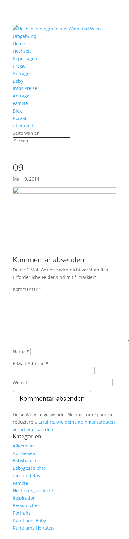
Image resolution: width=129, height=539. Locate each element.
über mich (23, 125)
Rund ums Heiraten (33, 528)
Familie (20, 103)
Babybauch (24, 460)
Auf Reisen (24, 453)
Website (21, 382)
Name (21, 351)
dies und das (26, 476)
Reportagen (25, 58)
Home (19, 44)
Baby (18, 81)
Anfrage (21, 73)
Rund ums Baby (29, 520)
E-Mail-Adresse (30, 363)
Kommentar (27, 289)
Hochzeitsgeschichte (34, 491)
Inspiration (24, 498)
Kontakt (21, 118)
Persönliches (26, 505)
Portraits (22, 513)
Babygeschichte (29, 468)
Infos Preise (25, 88)
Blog (17, 111)
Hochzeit (22, 51)
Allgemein (23, 446)
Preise (19, 66)
